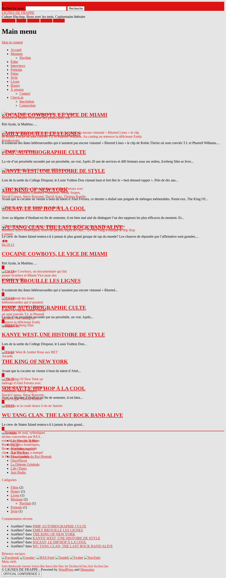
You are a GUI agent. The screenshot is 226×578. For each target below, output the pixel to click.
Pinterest (46, 21)
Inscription (26, 101)
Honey (15, 85)
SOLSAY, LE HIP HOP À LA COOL (60, 542)
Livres (15, 81)
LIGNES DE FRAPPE (18, 13)
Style (14, 77)
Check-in (17, 97)
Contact (24, 93)
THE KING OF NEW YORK (54, 534)
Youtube (59, 21)
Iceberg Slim (38, 566)
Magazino (87, 569)
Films (14, 73)
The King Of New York (81, 566)
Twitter (21, 21)
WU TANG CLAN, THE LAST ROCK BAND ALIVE (73, 546)
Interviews (18, 66)
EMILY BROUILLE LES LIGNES (58, 530)
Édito (14, 62)
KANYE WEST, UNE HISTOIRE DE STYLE (66, 538)
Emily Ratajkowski (11, 566)
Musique (17, 54)
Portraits (16, 70)
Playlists (25, 58)
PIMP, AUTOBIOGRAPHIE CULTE (59, 526)
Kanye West (52, 566)
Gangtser (26, 566)
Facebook (8, 21)
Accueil (16, 50)
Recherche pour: (13, 8)
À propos (17, 89)
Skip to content (12, 42)
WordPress (65, 569)
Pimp (61, 566)
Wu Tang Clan (101, 566)
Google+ (33, 21)
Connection (27, 105)
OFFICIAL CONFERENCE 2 (22, 574)
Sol (66, 566)
